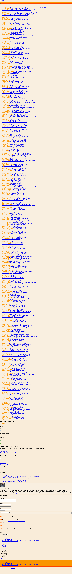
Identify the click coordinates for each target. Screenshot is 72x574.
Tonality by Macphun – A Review (11, 179)
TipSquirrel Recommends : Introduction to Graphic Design (17, 28)
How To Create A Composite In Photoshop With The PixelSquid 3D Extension (19, 116)
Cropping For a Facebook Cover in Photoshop (13, 245)
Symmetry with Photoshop (10, 383)
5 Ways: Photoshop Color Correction (12, 185)
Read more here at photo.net (5, 435)
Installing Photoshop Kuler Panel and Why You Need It (15, 191)
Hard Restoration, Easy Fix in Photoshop (13, 392)
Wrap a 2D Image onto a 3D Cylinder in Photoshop (14, 199)
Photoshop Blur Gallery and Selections (14, 127)
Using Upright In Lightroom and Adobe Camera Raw (15, 129)
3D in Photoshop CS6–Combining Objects (14, 352)
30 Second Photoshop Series (11, 230)
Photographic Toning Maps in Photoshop (13, 361)
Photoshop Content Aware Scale (11, 18)
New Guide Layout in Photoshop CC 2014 (12, 162)
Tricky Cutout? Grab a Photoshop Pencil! (13, 399)
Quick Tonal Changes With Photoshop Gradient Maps (16, 204)
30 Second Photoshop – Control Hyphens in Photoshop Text (18, 201)
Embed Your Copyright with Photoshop (12, 260)
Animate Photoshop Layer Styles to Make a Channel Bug (15, 220)
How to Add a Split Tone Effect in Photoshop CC (14, 140)
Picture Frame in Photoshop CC (12, 231)
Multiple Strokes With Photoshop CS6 (12, 340)
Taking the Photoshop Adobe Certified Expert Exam (14, 215)
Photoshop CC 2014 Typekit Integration (14, 175)
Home (3, 2)
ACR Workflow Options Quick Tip (12, 182)
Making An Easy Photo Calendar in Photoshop (13, 414)
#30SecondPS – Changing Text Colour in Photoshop (17, 154)
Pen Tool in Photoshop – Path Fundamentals (15, 234)
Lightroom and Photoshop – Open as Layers (13, 194)
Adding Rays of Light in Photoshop (11, 106)
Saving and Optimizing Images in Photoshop (15, 388)
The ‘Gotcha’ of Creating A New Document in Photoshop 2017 (16, 48)
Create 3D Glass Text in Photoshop (11, 38)
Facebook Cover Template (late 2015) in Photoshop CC (14, 105)
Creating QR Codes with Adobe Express (13, 5)
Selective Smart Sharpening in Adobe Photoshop (14, 368)
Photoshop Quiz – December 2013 (11, 249)
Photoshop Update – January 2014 (11, 239)
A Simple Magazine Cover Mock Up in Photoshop (14, 31)
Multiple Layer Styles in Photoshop (12, 32)
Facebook (7, 493)
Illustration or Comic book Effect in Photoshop (14, 155)
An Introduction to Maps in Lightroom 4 (14, 397)
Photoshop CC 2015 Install (11, 131)
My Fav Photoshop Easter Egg (11, 213)
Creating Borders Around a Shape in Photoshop (14, 156)
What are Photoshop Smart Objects (12, 314)
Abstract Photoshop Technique (11, 217)
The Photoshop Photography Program (12, 279)
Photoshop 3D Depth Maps (12, 254)
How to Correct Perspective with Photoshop (13, 57)
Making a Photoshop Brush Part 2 (11, 362)
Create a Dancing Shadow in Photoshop (12, 92)
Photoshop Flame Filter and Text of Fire (12, 165)
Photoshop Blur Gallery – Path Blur (12, 126)
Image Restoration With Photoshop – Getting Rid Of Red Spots (16, 358)
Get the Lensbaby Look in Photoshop (6, 464)
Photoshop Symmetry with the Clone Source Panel (15, 258)
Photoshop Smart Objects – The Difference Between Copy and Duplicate (19, 256)
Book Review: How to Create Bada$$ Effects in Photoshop (15, 67)
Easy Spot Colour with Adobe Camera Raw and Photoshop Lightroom (17, 389)
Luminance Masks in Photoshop (11, 287)
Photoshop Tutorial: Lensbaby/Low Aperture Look (8, 452)
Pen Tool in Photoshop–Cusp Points (13, 226)
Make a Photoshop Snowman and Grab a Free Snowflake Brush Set (17, 396)
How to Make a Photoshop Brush (11, 375)
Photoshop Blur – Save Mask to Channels (13, 103)
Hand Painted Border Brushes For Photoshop (13, 331)
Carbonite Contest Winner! (11, 276)
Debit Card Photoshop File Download (12, 174)
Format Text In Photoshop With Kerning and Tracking (15, 321)
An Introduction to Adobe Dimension (12, 17)
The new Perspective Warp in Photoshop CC (15, 237)
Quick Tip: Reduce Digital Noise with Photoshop (14, 253)
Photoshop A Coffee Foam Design (11, 394)
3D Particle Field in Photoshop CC (13, 242)
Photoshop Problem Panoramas (11, 95)
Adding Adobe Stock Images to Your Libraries (13, 115)
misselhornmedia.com (4, 451)
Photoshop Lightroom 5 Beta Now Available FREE (14, 343)
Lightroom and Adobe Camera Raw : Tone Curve (14, 173)
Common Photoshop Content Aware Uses (13, 99)
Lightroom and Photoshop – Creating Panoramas (16, 178)
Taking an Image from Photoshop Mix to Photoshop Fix (16, 66)
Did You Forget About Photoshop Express (13, 34)
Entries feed (4, 545)
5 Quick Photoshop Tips (10, 65)
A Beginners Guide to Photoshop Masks (12, 145)
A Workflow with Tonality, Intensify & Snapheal (14, 158)
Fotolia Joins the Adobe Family (10, 159)
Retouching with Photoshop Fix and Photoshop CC (14, 61)
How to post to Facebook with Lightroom (13, 210)
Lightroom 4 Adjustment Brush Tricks (14, 381)
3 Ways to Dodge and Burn (10, 62)
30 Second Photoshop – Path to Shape (14, 164)
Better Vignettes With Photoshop (11, 416)
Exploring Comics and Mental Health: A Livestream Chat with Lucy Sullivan (18, 13)
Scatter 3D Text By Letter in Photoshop (12, 36)
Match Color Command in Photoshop (12, 301)
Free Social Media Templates (10, 26)
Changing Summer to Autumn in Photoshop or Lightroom (15, 118)
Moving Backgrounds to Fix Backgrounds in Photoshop (15, 328)
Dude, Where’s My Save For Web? (12, 130)
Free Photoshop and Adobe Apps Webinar (12, 81)
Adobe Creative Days (9, 322)
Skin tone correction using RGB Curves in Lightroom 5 (15, 236)
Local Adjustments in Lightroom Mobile (13, 69)
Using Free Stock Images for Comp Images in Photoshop (15, 334)
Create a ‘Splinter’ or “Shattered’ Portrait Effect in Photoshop (16, 124)
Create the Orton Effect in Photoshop (12, 82)
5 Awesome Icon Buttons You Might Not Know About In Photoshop (17, 153)
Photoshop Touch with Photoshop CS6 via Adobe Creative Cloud (16, 344)
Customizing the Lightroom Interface (13, 263)
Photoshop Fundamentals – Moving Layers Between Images (16, 111)
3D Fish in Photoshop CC (11, 274)
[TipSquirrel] (36, 0)
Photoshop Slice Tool (9, 241)
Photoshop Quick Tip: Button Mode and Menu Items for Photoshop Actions (18, 294)
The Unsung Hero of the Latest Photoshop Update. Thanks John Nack (17, 104)
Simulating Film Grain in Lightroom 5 (13, 248)
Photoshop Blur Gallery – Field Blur (12, 120)
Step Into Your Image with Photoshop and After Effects (15, 353)
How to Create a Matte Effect (10, 72)
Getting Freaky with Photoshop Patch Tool (13, 262)
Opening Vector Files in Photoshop (13, 193)
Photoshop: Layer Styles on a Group (12, 302)
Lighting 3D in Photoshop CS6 (12, 329)
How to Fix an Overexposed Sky (11, 59)
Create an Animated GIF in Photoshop (12, 29)
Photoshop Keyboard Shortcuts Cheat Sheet (13, 268)
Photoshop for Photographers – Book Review (13, 161)
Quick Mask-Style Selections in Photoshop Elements (15, 292)
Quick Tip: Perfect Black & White (12, 255)
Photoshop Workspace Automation (13, 270)
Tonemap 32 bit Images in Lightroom (13, 283)
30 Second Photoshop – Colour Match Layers (15, 136)
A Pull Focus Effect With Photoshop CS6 (12, 366)
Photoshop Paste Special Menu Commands (13, 348)
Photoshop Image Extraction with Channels (15, 286)
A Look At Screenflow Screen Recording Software (14, 227)
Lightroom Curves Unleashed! (12, 317)
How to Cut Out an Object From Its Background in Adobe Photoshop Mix (18, 107)
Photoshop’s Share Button (11, 20)
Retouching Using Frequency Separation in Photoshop (15, 137)
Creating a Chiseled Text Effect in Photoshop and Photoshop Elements (18, 374)
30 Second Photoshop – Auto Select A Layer (15, 211)
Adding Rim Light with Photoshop (12, 87)
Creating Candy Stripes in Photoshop (12, 273)
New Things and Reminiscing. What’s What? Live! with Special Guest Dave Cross (21, 11)
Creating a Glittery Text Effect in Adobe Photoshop (14, 346)
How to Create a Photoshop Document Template (14, 51)
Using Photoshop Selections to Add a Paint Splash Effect (15, 125)
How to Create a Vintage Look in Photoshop (13, 42)
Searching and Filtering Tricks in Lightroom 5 (14, 151)
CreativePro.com (3, 463)
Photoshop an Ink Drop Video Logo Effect (13, 123)
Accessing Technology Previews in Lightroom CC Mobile (15, 23)
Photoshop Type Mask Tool (10, 163)
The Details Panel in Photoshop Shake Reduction (16, 24)
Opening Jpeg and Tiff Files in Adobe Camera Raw (14, 405)
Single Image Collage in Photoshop (13, 306)
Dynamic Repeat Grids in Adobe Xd (12, 25)
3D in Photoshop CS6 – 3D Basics (13, 365)
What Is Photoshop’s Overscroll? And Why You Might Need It (16, 132)
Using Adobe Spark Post (10, 73)
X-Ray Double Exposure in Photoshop (12, 70)
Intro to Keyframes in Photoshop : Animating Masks (14, 221)
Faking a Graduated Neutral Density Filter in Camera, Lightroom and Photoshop (19, 336)
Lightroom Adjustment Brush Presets (12, 202)
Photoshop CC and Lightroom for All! (12, 257)
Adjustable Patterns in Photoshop (13, 410)
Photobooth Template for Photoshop (12, 398)
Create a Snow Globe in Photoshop (12, 387)
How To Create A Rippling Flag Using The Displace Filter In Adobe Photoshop (19, 102)
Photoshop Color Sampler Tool (11, 299)
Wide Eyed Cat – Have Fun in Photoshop (13, 296)
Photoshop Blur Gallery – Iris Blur (12, 121)
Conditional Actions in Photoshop (12, 378)
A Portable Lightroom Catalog (11, 219)
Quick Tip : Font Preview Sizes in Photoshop (14, 90)
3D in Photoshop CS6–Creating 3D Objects (14, 363)
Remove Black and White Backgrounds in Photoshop (15, 289)
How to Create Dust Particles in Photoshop (13, 43)
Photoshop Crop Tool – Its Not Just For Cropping (14, 206)
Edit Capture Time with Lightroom (13, 170)
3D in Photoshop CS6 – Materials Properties (15, 351)
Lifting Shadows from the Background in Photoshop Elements (16, 409)
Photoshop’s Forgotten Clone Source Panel (13, 380)
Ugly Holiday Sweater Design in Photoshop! (13, 400)
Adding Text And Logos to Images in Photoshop (14, 138)
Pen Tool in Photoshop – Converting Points (15, 225)
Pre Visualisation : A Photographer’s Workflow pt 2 (14, 339)
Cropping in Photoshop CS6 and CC (12, 284)
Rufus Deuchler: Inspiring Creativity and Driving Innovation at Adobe (17, 14)
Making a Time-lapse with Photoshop (12, 49)
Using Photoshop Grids (10, 149)
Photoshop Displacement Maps (11, 128)
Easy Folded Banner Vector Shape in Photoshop (14, 196)
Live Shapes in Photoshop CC (12, 277)
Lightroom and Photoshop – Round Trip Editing (14, 190)
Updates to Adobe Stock (10, 33)
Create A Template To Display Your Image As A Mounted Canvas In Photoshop (19, 186)
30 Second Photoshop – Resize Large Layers (15, 207)
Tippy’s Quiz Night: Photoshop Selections (9, 474)
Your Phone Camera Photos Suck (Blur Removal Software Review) (16, 372)
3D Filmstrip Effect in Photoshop (13, 280)
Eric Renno (10, 423)
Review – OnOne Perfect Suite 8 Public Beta (13, 269)
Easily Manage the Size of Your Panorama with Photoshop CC (16, 307)
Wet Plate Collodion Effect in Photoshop (13, 84)
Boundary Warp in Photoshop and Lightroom (13, 75)
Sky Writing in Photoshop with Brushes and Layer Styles (15, 332)
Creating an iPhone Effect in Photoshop (12, 403)
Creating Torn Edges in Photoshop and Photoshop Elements (16, 324)
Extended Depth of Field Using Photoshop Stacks (15, 235)
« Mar (1, 558)
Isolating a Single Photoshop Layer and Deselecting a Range (18, 205)
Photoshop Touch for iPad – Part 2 (11, 411)
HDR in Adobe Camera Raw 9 (11, 134)
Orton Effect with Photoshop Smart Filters (14, 404)
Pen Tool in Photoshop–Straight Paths (14, 232)
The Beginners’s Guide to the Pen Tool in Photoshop (15, 37)
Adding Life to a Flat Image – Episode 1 (12, 60)
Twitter (10, 493)
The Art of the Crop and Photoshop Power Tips (14, 89)
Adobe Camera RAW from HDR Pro (11, 290)
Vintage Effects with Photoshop (11, 402)
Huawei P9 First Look (9, 76)
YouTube (15, 493)
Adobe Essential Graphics (10, 22)
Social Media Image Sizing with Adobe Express (15, 8)
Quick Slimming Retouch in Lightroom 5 (13, 316)
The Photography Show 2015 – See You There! (13, 144)
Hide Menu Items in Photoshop (11, 367)
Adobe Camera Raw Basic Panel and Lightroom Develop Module (16, 198)
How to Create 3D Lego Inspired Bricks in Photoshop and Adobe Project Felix (19, 35)
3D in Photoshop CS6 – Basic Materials (14, 356)
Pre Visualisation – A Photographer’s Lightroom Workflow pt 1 (16, 355)
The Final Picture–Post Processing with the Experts (14, 357)
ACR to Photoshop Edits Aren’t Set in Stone (13, 370)
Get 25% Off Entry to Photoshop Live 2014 (12, 203)
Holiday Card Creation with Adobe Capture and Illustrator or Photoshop (18, 108)
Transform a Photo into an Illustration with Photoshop (15, 86)
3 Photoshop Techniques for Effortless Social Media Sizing (17, 10)
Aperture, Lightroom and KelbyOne (11, 166)
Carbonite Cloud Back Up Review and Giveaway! (15, 288)
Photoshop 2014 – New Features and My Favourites (14, 192)
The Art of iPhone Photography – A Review (13, 278)
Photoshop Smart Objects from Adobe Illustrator (14, 229)
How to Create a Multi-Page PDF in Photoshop (13, 50)
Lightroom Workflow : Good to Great (12, 212)
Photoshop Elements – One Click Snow (12, 147)
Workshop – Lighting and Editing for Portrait (13, 224)
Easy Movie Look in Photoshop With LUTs (13, 143)
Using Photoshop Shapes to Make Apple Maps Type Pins (15, 382)
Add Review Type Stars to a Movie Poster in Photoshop (15, 142)
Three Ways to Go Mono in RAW (11, 408)
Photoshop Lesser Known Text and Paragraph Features (15, 323)
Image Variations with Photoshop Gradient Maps (15, 379)
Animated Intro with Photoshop (11, 97)
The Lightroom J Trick (9, 109)
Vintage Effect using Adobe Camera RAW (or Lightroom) (15, 345)
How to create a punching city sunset (12, 63)
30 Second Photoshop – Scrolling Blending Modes (16, 71)
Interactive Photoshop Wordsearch (12, 376)
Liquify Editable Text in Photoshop (12, 310)
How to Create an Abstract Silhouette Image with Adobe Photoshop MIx (18, 100)
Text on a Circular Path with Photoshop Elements (14, 252)
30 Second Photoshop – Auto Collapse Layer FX (16, 58)
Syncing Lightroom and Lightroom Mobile (13, 169)
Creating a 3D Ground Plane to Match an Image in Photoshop (16, 39)
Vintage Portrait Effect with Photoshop (12, 135)
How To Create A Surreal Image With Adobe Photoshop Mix (15, 113)
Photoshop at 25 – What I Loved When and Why (13, 148)
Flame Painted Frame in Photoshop (13, 418)
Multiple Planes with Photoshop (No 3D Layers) (15, 360)
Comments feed (4, 546)
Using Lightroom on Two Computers (12, 222)
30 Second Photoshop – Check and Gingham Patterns (17, 197)
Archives (1, 534)
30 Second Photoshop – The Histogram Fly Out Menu (17, 78)
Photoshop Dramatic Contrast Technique (14, 337)
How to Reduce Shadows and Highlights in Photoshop (15, 91)
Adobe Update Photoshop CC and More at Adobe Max (14, 168)
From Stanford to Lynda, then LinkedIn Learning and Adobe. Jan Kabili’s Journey (19, 9)
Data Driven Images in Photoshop (13, 291)
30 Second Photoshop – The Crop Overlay (13, 146)
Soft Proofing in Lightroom (10, 338)
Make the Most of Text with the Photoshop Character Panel (16, 208)
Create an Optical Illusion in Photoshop (12, 56)
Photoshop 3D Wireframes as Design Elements (14, 413)
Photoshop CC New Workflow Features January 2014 (14, 238)
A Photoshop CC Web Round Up (11, 330)
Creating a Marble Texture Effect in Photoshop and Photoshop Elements (18, 384)
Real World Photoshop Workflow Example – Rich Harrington (16, 311)
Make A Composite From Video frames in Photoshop (15, 139)
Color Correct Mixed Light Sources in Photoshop (15, 259)
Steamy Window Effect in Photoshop (12, 318)
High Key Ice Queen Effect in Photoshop (13, 275)
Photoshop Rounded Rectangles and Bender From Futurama (16, 216)
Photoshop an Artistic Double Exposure (12, 96)
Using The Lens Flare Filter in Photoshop (13, 85)
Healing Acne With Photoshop (11, 167)
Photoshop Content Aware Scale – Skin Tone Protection (17, 68)
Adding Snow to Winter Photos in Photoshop (13, 46)
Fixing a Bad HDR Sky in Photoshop (13, 297)
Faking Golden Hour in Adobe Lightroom (13, 77)
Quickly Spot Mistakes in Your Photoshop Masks (14, 305)
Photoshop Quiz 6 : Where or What (11, 390)
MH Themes (13, 568)
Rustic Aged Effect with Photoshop (13, 320)
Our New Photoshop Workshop (11, 281)
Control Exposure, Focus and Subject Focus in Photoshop (15, 335)
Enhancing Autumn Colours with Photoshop (13, 52)
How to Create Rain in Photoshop (11, 30)
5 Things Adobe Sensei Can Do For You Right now (15, 27)
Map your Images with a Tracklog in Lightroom (14, 141)
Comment (2, 498)
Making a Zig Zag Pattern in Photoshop (12, 243)
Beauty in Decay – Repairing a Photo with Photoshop (14, 122)
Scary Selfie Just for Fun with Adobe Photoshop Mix (14, 88)
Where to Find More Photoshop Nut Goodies (13, 364)
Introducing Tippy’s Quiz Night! (11, 6)
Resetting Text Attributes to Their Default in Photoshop (15, 19)
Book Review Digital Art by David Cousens (13, 319)
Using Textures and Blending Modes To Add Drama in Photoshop (17, 64)
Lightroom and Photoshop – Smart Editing (14, 188)
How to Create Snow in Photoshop (11, 45)
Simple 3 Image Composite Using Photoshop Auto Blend (15, 240)
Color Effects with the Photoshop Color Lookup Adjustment (16, 354)
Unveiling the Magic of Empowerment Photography (15, 15)
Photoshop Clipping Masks (10, 386)
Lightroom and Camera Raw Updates (12, 350)
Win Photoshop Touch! (10, 177)
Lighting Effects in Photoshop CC (13, 250)
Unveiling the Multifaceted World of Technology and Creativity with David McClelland (16, 479)
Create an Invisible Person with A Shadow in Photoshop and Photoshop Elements (19, 298)
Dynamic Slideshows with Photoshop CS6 (13, 371)
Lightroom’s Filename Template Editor (12, 303)
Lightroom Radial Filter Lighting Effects (12, 117)
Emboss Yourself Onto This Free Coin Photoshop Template (16, 349)
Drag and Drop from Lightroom (11, 419)
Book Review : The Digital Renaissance (12, 200)
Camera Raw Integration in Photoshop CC (14, 309)
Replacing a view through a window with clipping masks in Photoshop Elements (19, 282)
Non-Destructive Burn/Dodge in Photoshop (14, 406)
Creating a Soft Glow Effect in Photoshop (12, 110)
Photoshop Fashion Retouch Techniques (13, 377)
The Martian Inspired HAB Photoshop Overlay (13, 119)
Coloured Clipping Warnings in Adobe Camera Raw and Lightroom (17, 80)
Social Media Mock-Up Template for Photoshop (14, 401)
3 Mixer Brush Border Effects (11, 391)
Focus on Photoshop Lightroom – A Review (13, 304)
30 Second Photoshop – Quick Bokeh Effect (13, 209)
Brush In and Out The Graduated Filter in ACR (13, 184)
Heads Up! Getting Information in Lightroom (15, 347)
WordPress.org (4, 547)
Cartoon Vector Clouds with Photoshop (12, 308)
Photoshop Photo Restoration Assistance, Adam (14, 385)
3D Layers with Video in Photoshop (13, 417)
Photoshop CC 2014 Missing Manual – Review (13, 171)
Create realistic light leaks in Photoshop (13, 44)
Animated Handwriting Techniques (12, 21)
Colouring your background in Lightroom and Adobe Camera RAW (17, 325)
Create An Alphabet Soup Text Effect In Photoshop (14, 327)
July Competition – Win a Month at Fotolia (14, 189)
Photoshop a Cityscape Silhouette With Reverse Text (14, 187)
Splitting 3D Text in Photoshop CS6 (13, 407)
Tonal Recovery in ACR (10, 264)
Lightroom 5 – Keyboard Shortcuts (12, 214)
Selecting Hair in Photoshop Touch (12, 341)
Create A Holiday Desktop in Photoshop (12, 395)
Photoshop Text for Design (10, 412)
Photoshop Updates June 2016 (10, 83)
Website (4, 493)
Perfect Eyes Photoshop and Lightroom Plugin (13, 47)
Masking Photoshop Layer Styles (12, 195)
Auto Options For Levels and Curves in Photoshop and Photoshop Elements (18, 152)
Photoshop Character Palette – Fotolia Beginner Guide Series (16, 218)
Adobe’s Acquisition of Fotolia (10, 150)
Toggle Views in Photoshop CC (13, 93)
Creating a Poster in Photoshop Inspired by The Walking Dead (16, 53)
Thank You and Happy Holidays (11, 246)
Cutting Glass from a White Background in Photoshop (15, 112)
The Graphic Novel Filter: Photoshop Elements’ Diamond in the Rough (18, 315)
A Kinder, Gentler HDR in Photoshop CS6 (14, 373)
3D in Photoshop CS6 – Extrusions (13, 359)
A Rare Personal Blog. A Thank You (11, 415)
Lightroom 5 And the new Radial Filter (12, 293)
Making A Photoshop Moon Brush (11, 101)
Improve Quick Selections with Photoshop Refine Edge (15, 267)
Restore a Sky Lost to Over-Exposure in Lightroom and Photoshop (17, 94)
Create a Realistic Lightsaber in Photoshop (13, 40)
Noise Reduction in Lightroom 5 (12, 244)
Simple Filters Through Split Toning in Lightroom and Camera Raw (17, 98)
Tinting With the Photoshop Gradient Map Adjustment (17, 114)
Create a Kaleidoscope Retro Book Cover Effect (14, 285)
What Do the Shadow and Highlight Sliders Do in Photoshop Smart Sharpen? (19, 160)
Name (1, 503)
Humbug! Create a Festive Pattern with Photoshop (14, 251)
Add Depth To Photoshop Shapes (11, 180)
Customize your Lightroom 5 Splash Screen (14, 265)
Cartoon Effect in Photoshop (11, 295)
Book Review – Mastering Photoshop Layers (13, 233)
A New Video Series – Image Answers (13, 157)
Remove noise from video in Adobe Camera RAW (14, 272)
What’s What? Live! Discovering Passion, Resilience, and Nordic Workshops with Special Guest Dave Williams (24, 7)
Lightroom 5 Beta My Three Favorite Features (15, 342)
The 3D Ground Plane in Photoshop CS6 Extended (15, 393)
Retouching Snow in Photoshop (11, 74)
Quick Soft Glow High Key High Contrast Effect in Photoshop (17, 223)
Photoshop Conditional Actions (11, 41)
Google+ (13, 493)
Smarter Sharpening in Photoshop (13, 333)
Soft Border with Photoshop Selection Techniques (14, 266)
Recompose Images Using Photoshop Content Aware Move (16, 181)
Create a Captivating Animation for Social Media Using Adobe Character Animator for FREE (21, 16)
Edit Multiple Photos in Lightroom (13, 172)
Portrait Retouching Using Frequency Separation (14, 133)
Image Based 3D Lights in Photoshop (13, 300)
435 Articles (6, 488)
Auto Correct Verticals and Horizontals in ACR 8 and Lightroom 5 (17, 271)
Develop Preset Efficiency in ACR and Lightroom (15, 326)
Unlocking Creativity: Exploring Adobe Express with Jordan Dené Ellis (19, 12)
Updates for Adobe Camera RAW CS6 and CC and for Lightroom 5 (16, 261)
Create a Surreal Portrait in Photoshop (12, 79)
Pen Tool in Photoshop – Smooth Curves (14, 228)
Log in (3, 544)
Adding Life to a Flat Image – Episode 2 (12, 55)
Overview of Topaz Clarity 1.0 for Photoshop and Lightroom (16, 312)
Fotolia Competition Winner (11, 183)
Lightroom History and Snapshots (13, 313)
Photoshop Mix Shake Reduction (11, 176)
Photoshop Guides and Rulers (12, 369)
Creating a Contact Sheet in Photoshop (12, 54)
